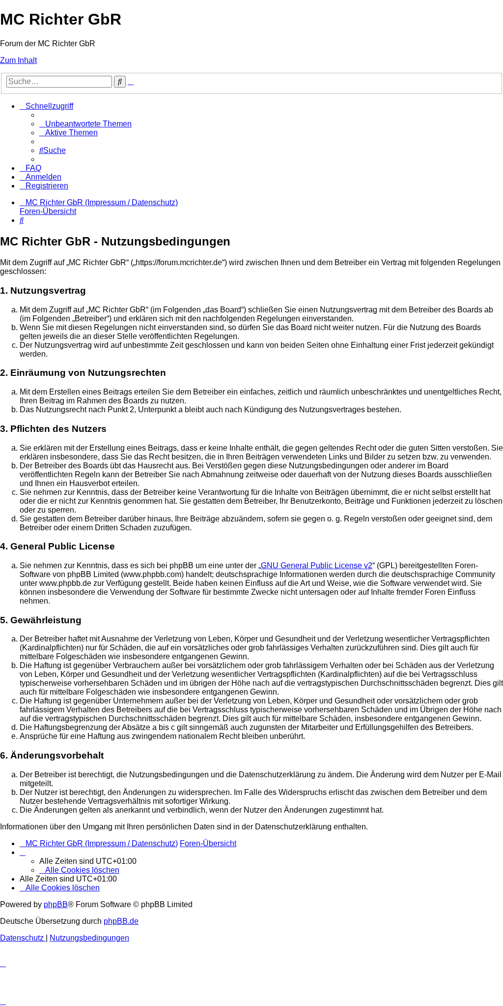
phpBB (56, 904)
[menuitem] (85, 124)
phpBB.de (121, 921)
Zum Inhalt (18, 60)
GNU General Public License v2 (316, 565)
